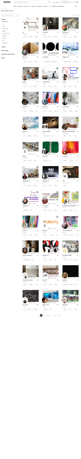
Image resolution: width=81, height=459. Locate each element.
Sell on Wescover (56, 2)
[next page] (59, 315)
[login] (71, 2)
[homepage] (7, 2)
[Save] (37, 19)
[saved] (73, 2)
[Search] (17, 15)
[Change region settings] (77, 2)
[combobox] (32, 2)
